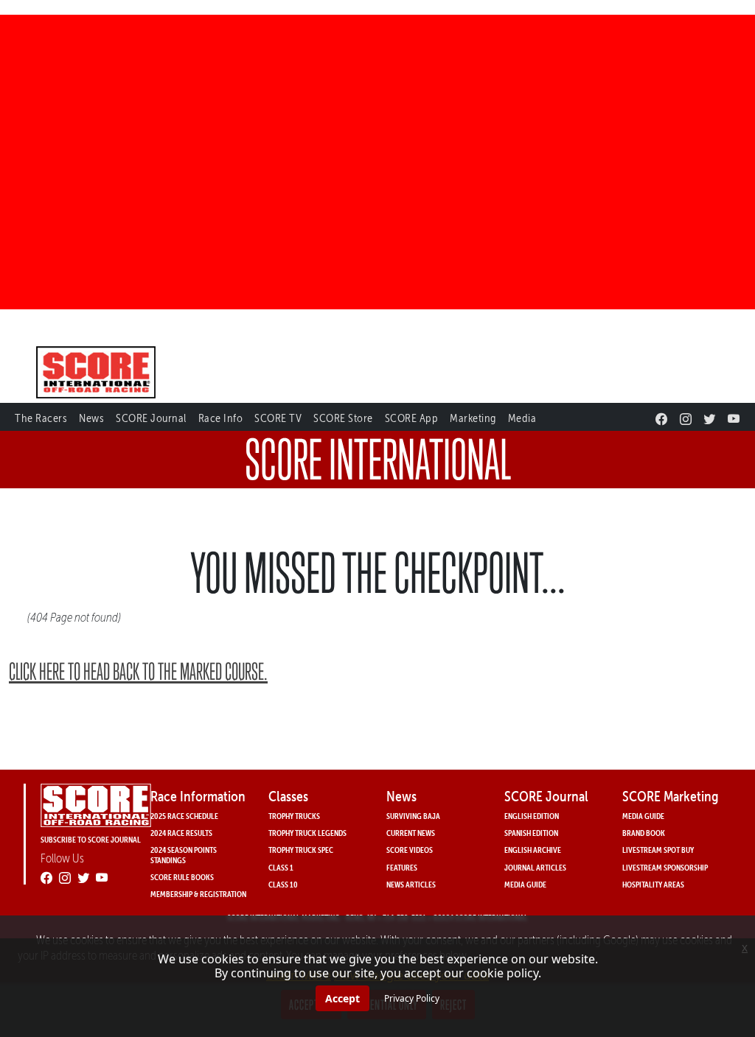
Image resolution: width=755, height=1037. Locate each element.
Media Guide (525, 884)
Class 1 (280, 867)
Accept (342, 998)
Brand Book (643, 832)
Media (522, 418)
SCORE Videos (409, 849)
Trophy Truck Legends (307, 832)
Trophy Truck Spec (300, 849)
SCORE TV (278, 418)
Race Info (220, 418)
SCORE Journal (151, 418)
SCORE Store (343, 418)
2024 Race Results (181, 832)
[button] (41, 415)
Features (401, 867)
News (91, 418)
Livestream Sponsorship (665, 867)
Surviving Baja (413, 815)
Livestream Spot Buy (658, 849)
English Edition (531, 815)
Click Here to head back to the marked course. (138, 671)
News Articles (411, 884)
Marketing (473, 418)
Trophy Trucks (294, 815)
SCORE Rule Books (182, 876)
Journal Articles (535, 867)
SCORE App (412, 418)
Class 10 (283, 884)
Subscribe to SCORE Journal (91, 839)
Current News (410, 832)
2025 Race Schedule (184, 815)
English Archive (532, 849)
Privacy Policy (411, 998)
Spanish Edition (531, 832)
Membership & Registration (198, 893)
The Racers (41, 418)
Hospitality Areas (653, 884)
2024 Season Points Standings (183, 854)
